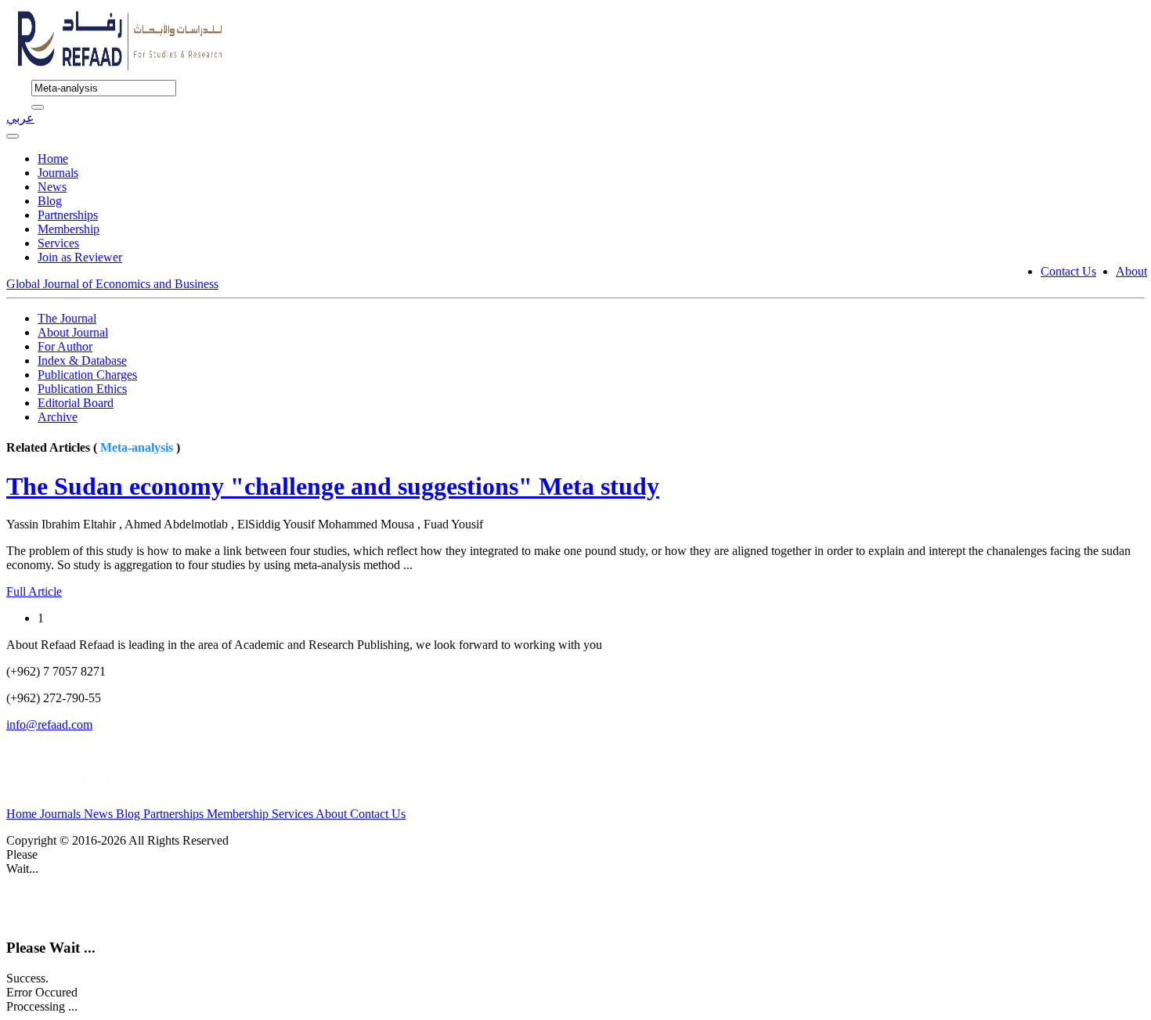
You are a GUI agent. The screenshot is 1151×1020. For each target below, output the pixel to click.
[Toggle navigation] (12, 136)
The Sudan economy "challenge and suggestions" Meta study (332, 486)
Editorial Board (76, 402)
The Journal (67, 318)
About (1131, 271)
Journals (58, 172)
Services (58, 243)
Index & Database (82, 360)
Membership (68, 229)
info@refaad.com (49, 724)
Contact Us (1068, 271)
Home (53, 158)
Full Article (34, 591)
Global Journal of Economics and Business (112, 283)
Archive (58, 416)
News (52, 186)
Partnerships (68, 215)
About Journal (73, 332)
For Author (65, 346)
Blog (50, 200)
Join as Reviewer (80, 257)
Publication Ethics (82, 388)
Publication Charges (87, 374)
